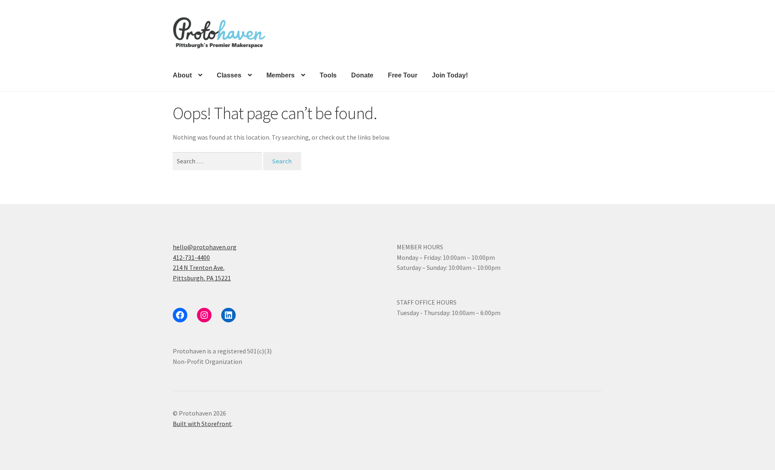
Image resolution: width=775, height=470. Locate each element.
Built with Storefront (202, 424)
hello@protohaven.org (205, 247)
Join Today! (450, 75)
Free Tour (402, 75)
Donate (362, 75)
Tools (328, 75)
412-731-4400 (191, 257)
